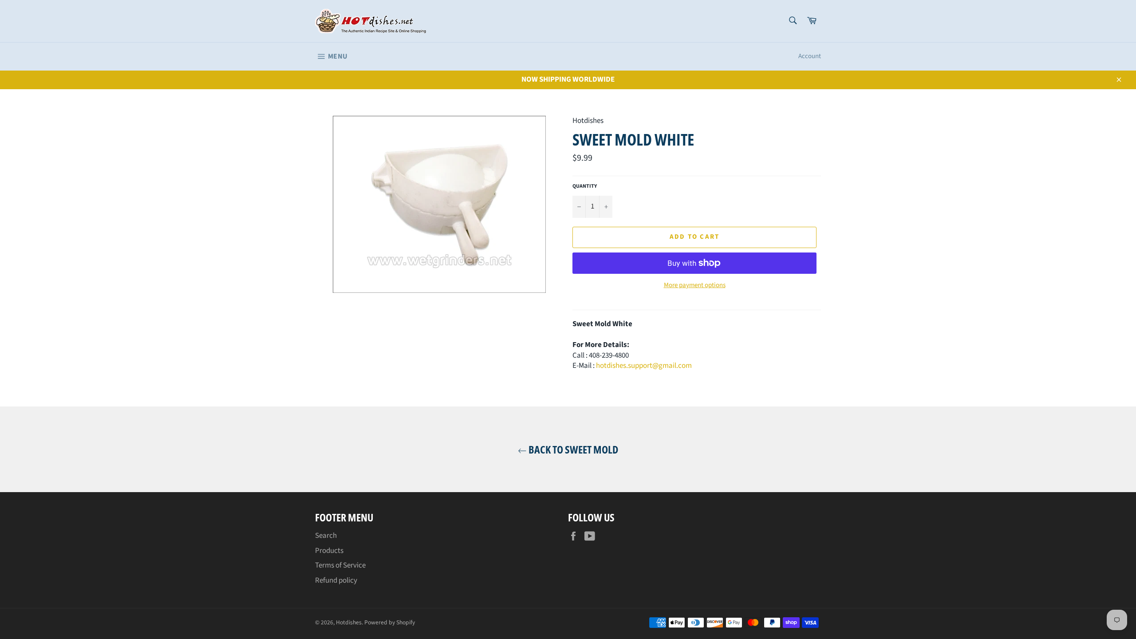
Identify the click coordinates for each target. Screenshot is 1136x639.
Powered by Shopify (389, 622)
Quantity (584, 186)
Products (329, 550)
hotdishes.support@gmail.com (644, 365)
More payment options (695, 285)
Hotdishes (349, 622)
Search (326, 535)
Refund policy (336, 580)
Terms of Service (340, 565)
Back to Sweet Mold (572, 449)
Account (809, 56)
